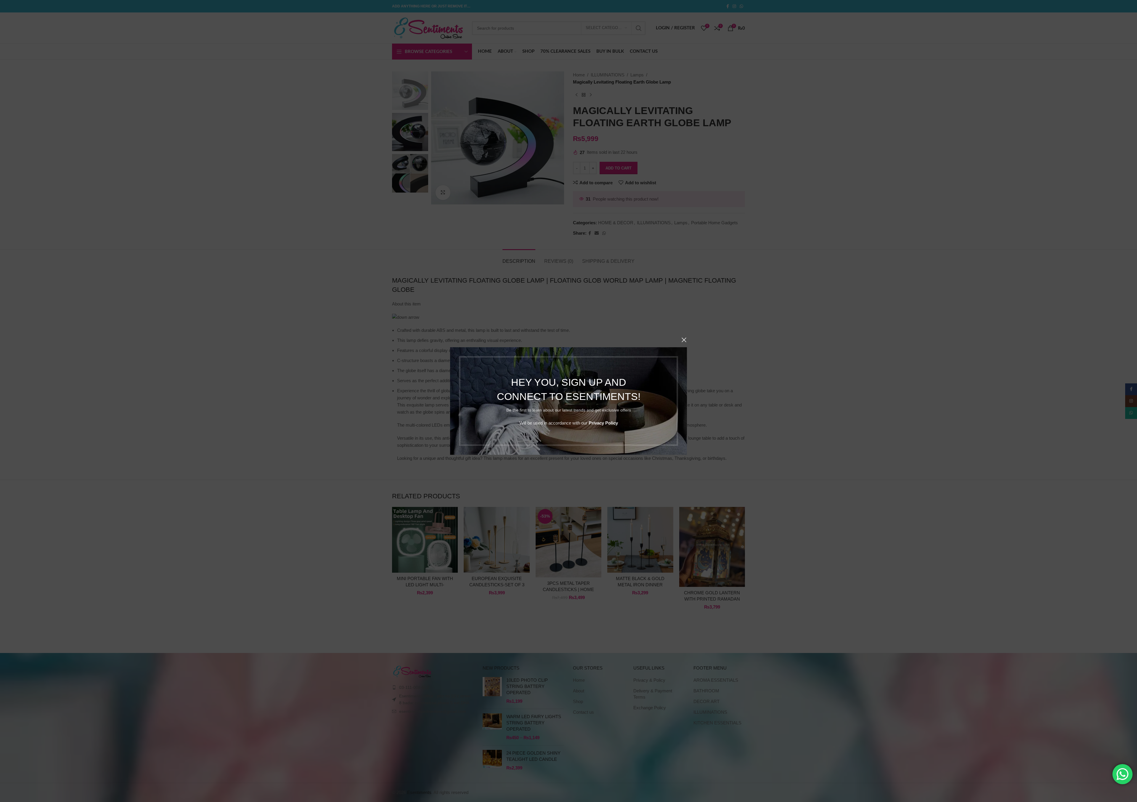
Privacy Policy (603, 422)
